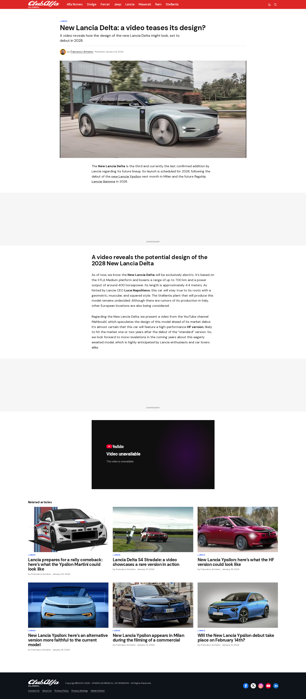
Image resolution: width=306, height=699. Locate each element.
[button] (269, 4)
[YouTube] (268, 686)
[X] (253, 686)
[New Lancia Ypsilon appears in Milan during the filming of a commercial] (153, 605)
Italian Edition (98, 690)
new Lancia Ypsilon (126, 176)
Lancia (64, 21)
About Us (47, 690)
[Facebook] (246, 686)
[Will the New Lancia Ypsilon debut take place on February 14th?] (238, 605)
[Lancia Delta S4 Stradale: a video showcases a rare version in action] (153, 529)
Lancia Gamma (103, 181)
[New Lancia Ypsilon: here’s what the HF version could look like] (238, 529)
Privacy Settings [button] (79, 690)
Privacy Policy (61, 690)
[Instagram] (261, 686)
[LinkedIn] (276, 686)
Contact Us (33, 690)
